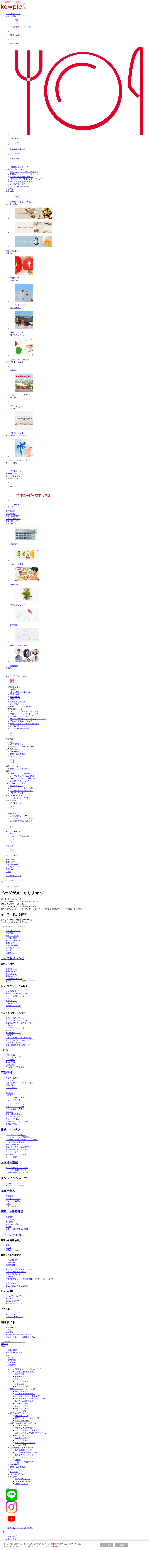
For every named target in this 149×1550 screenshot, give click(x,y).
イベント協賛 (15, 803)
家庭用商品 (10, 511)
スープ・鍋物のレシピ (15, 996)
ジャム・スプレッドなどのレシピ (20, 1040)
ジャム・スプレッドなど (16, 1104)
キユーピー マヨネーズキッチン (24, 172)
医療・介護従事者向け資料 (17, 1229)
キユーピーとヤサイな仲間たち (23, 788)
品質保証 (9, 1277)
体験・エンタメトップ (19, 769)
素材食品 (9, 1093)
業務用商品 (10, 514)
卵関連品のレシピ (13, 1035)
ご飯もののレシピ (13, 998)
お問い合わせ (11, 1206)
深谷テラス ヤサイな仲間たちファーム (26, 778)
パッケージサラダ (13, 1100)
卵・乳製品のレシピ (14, 979)
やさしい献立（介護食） (16, 1109)
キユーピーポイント (14, 1303)
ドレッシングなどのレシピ (17, 1020)
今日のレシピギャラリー (20, 706)
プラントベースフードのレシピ (19, 1038)
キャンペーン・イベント (20, 798)
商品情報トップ (16, 744)
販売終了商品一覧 (13, 1124)
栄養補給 (9, 1217)
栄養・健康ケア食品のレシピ (18, 1045)
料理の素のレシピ (13, 1025)
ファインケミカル (13, 519)
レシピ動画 (15, 704)
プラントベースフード (15, 1098)
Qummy (13, 834)
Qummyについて (12, 1301)
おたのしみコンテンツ (19, 781)
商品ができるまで (13, 1274)
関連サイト (10, 953)
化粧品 (8, 1248)
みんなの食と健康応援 (19, 186)
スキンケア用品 (12, 1119)
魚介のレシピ (11, 974)
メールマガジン (12, 1314)
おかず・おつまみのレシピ (17, 993)
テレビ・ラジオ (16, 793)
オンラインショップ (14, 941)
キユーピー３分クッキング (21, 791)
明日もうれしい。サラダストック (24, 174)
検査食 (8, 1227)
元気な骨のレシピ (13, 1043)
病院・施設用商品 (13, 516)
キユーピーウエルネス (19, 836)
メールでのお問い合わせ (16, 1170)
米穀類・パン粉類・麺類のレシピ (20, 981)
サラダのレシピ (12, 991)
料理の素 (9, 1085)
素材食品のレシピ (13, 1033)
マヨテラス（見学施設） (20, 773)
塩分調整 (9, 1222)
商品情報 (9, 189)
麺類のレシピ (11, 1001)
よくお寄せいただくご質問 (21, 818)
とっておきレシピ (13, 14)
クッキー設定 (106, 1545)
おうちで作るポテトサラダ (21, 177)
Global (8, 668)
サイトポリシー (12, 1539)
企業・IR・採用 (12, 521)
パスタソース (11, 1088)
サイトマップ (11, 1536)
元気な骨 (9, 1112)
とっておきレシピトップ (20, 692)
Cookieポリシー (56, 1546)
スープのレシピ (12, 1030)
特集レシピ (15, 699)
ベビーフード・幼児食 (15, 1107)
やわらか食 (10, 1219)
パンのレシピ (11, 1003)
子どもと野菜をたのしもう (21, 182)
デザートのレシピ (13, 1006)
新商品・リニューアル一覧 (17, 1121)
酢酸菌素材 (10, 1265)
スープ (8, 1090)
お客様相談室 (11, 473)
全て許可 (121, 1545)
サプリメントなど (13, 1117)
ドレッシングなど (13, 1080)
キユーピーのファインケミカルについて (22, 1269)
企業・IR (9, 869)
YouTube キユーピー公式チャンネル (20, 1337)
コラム (8, 1204)
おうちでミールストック (20, 184)
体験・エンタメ (12, 251)
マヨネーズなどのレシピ (16, 1018)
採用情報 (9, 1332)
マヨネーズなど (12, 1078)
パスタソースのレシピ (15, 1028)
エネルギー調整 (12, 1224)
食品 (7, 1245)
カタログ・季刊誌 (13, 1201)
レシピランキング (17, 702)
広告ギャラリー (16, 786)
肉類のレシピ (11, 976)
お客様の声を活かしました (21, 821)
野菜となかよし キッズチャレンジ (24, 724)
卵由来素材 (10, 1262)
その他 (8, 950)
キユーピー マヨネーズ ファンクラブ (21, 1334)
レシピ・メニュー (13, 1199)
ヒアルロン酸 (11, 1260)
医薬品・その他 (12, 1250)
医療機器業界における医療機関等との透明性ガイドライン (30, 1279)
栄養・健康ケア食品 (14, 1114)
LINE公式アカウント (14, 1317)
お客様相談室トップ (18, 816)
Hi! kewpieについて (13, 1299)
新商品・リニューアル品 (22, 747)
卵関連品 (9, 1095)
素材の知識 (15, 694)
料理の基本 (15, 697)
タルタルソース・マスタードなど (20, 1023)
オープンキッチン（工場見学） (23, 776)
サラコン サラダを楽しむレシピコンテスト (28, 179)
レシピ (8, 1355)
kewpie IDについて (13, 1296)
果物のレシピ (11, 971)
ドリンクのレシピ (13, 1008)
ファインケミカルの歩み (16, 1272)
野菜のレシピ (11, 969)
